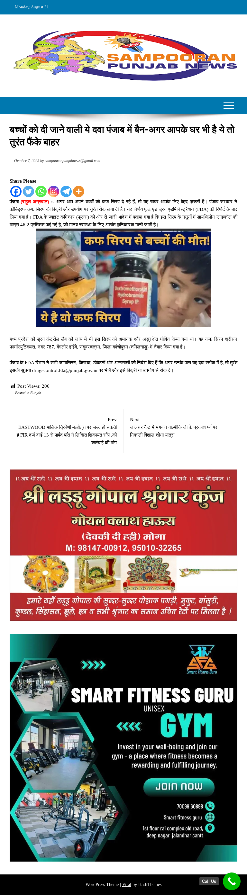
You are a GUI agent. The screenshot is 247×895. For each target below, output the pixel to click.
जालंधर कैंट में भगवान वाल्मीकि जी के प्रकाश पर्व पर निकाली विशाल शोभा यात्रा (173, 427)
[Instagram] (53, 191)
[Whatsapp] (41, 191)
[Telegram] (66, 191)
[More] (78, 191)
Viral (126, 884)
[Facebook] (16, 191)
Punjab (35, 393)
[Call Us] (232, 881)
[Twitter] (28, 191)
